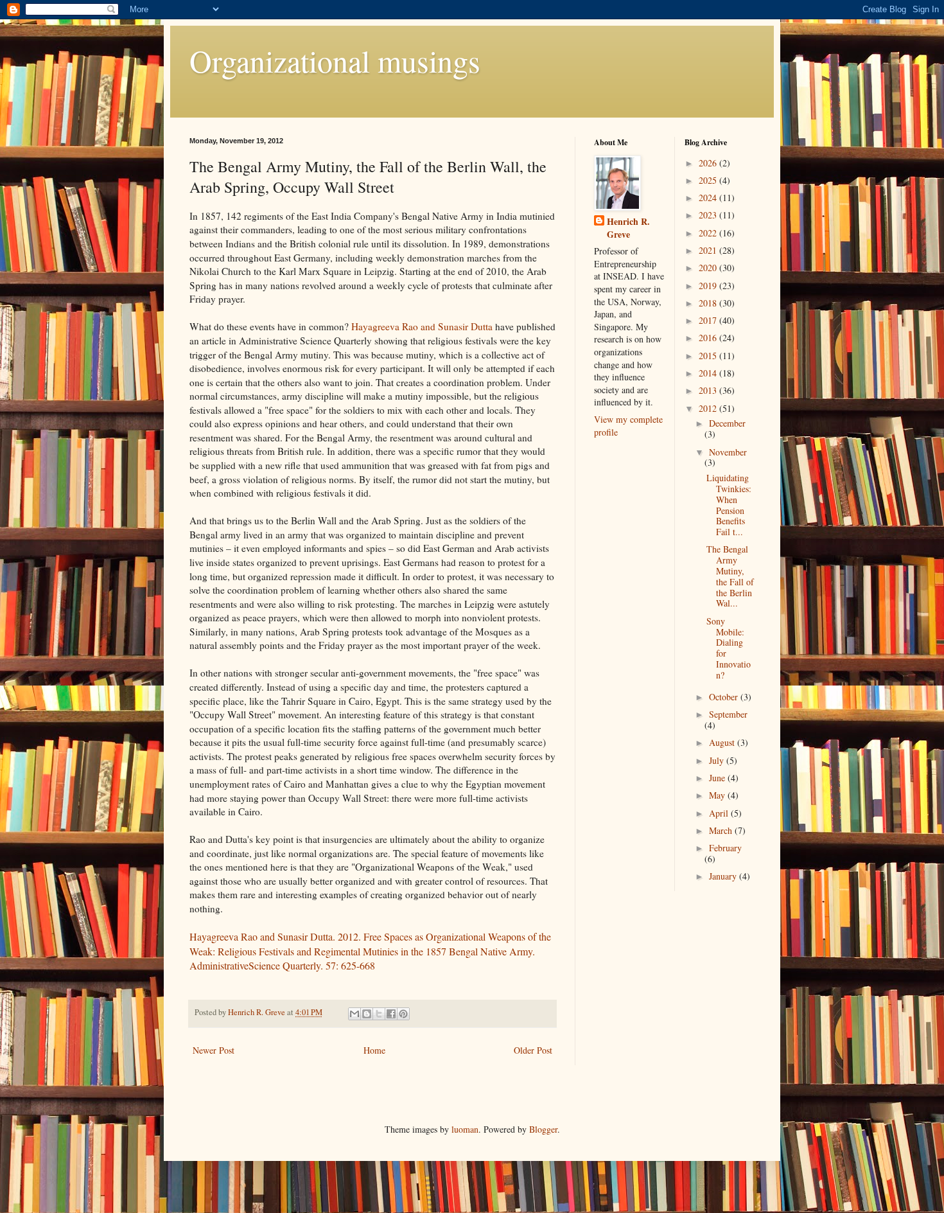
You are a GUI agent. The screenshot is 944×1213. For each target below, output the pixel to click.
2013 (709, 390)
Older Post (533, 1050)
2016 (709, 338)
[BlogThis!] (366, 1013)
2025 (709, 180)
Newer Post (213, 1050)
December (727, 423)
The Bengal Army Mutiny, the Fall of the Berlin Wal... (730, 576)
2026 (709, 163)
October (724, 697)
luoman (464, 1129)
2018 (709, 303)
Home (374, 1050)
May (718, 795)
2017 (709, 320)
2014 (709, 373)
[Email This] (354, 1013)
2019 (709, 285)
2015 (709, 356)
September (728, 714)
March (722, 830)
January (724, 876)
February (725, 848)
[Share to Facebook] (391, 1013)
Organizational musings (334, 60)
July (717, 760)
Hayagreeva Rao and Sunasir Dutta (422, 326)
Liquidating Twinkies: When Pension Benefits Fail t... (728, 505)
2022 (709, 233)
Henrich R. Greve (628, 227)
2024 (709, 197)
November (728, 452)
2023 (709, 215)
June (718, 778)
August (723, 742)
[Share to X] (378, 1013)
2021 (709, 250)
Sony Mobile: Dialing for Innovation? (728, 648)
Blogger (543, 1129)
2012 (709, 408)
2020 (709, 267)
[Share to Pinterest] (403, 1013)
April (720, 813)
